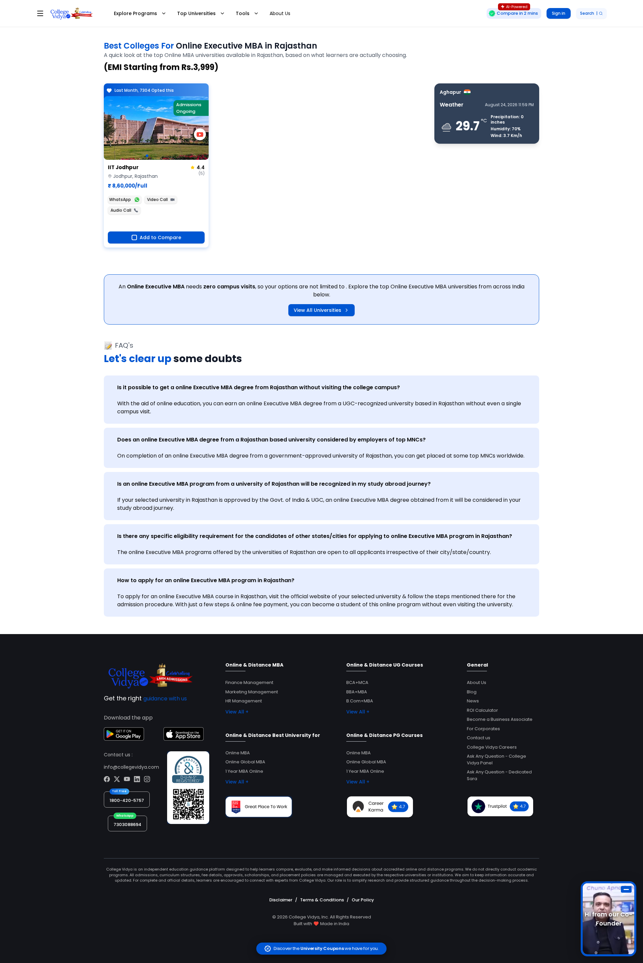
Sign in (558, 13)
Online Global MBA (245, 762)
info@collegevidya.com (131, 767)
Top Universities (196, 13)
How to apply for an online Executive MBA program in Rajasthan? (205, 580)
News (473, 701)
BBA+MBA (356, 692)
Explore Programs (135, 13)
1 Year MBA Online (244, 771)
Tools (242, 13)
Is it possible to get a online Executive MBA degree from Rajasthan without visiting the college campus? (258, 387)
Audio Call (121, 210)
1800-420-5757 (127, 800)
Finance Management (249, 682)
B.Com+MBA (359, 701)
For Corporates (483, 729)
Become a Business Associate (499, 719)
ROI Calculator (482, 710)
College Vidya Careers (492, 747)
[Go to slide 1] (147, 155)
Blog (472, 692)
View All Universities (317, 310)
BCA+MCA (357, 682)
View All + (236, 711)
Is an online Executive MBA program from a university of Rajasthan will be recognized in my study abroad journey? (274, 484)
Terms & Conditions (322, 900)
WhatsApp (120, 199)
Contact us (478, 738)
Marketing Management (251, 692)
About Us (280, 13)
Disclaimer (280, 900)
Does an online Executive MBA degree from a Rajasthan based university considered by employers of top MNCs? (271, 439)
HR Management (243, 701)
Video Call (157, 199)
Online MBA (237, 753)
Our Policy (363, 900)
